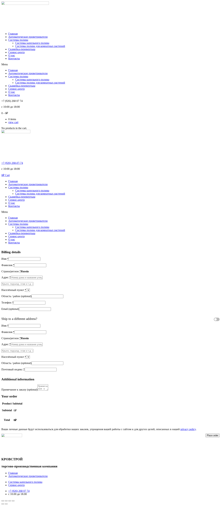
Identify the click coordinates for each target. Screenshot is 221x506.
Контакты (14, 58)
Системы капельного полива (32, 43)
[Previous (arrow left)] (2, 503)
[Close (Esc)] (2, 500)
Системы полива (18, 39)
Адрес (6, 277)
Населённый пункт (13, 290)
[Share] (6, 500)
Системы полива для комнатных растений (40, 46)
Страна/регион (11, 271)
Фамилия (7, 265)
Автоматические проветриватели (28, 36)
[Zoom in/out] (13, 500)
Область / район (16, 296)
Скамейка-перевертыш (21, 49)
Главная (13, 33)
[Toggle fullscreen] (9, 500)
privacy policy (188, 429)
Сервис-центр (16, 52)
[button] (110, 64)
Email (10, 308)
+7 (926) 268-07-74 (12, 162)
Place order (212, 435)
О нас (11, 55)
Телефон (7, 302)
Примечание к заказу (19, 389)
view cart (13, 122)
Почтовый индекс (13, 369)
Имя (4, 258)
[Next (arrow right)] (6, 503)
